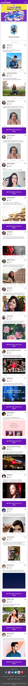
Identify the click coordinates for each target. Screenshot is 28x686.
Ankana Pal (9, 231)
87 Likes (9, 636)
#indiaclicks (5, 604)
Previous (3, 179)
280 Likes (10, 381)
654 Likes (10, 166)
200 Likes (10, 567)
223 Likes (10, 318)
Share (22, 70)
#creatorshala (12, 355)
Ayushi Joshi (10, 509)
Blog (16, 679)
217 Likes (9, 290)
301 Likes (10, 539)
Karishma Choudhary (12, 73)
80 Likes (9, 200)
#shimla (13, 50)
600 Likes (10, 602)
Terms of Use (18, 676)
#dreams (5, 384)
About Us (24, 676)
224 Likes (10, 234)
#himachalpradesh (7, 79)
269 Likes (10, 415)
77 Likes (9, 511)
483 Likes (10, 47)
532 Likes (10, 75)
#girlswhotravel (14, 79)
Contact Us (11, 676)
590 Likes (10, 138)
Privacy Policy (10, 679)
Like (6, 70)
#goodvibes (17, 50)
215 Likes (9, 353)
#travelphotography (12, 604)
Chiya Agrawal (10, 537)
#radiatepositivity (12, 481)
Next (24, 179)
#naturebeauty (6, 51)
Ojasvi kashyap (10, 412)
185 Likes (10, 262)
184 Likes (10, 449)
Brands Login (5, 676)
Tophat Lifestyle (11, 101)
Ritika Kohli (9, 474)
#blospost (22, 384)
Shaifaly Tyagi (10, 599)
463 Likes (10, 104)
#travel (10, 51)
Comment (13, 70)
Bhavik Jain (9, 45)
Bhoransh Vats (10, 565)
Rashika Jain (10, 316)
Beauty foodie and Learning (14, 350)
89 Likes (9, 477)
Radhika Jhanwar (11, 197)
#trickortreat (5, 605)
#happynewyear (16, 384)
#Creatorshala (10, 384)
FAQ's (19, 679)
